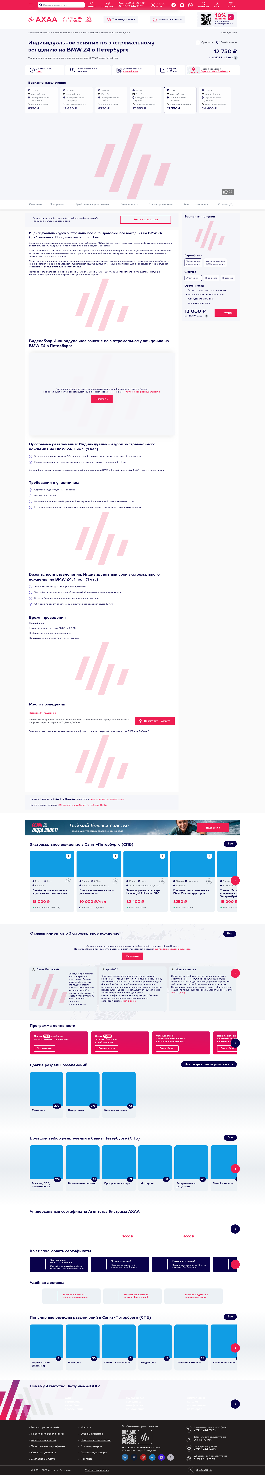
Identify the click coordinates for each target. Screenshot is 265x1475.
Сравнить (207, 42)
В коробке (227, 278)
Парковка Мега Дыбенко (214, 71)
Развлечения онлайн (81, 1183)
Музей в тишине (223, 1183)
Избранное (203, 7)
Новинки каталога (170, 19)
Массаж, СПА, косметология (41, 1185)
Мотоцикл (38, 1110)
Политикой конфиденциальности (141, 392)
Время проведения (161, 204)
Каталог (91, 7)
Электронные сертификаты (48, 1446)
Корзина (231, 7)
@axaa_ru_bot (202, 1440)
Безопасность (129, 204)
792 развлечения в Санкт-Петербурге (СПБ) (82, 805)
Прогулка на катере (117, 1183)
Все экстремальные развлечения (209, 1064)
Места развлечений (43, 1440)
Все (230, 843)
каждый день (130, 71)
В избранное (229, 42)
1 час (39, 71)
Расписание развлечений (47, 1434)
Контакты (87, 1459)
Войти (217, 7)
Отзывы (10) (225, 204)
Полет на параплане (117, 1363)
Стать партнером (91, 1446)
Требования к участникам (92, 204)
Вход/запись (204, 1470)
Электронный (193, 278)
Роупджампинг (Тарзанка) (41, 1364)
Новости (86, 1427)
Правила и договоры (94, 1453)
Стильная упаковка (43, 1453)
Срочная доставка (123, 19)
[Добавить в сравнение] (68, 856)
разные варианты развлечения (107, 799)
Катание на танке (115, 1110)
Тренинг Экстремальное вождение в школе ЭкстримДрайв (235, 893)
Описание (35, 204)
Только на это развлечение (193, 263)
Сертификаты (107, 7)
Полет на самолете (189, 1363)
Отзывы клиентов (92, 1434)
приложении (227, 24)
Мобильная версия (97, 1470)
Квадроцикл (76, 1110)
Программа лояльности (96, 1440)
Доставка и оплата (43, 1459)
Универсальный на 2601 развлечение (215, 263)
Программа (57, 204)
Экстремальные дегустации (186, 1185)
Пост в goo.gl (129, 1001)
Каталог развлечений (45, 1427)
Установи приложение (136, 1447)
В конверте (211, 278)
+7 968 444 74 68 (205, 1449)
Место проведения (196, 204)
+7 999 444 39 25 (132, 6)
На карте (193, 72)
